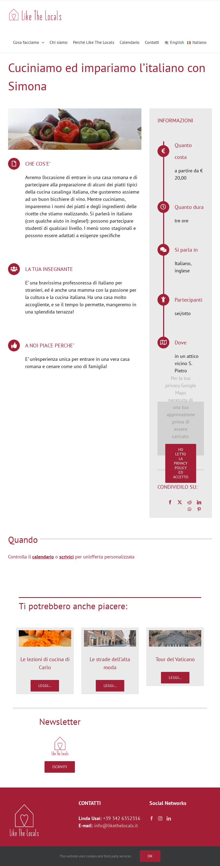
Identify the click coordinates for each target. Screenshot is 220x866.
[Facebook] (170, 502)
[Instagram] (160, 818)
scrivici (66, 557)
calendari (41, 557)
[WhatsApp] (189, 509)
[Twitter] (180, 502)
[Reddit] (189, 502)
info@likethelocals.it (116, 825)
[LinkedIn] (199, 502)
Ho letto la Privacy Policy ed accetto (180, 463)
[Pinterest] (199, 509)
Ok (150, 856)
